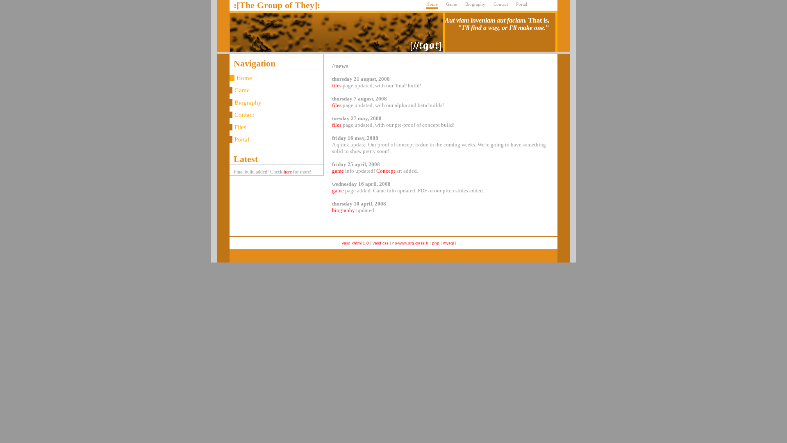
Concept (385, 171)
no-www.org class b (411, 243)
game (338, 171)
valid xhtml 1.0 (355, 243)
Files (240, 127)
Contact (501, 4)
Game (451, 4)
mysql (448, 243)
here (288, 172)
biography (343, 210)
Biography (475, 4)
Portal (521, 4)
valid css (381, 243)
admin (393, 256)
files (336, 85)
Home (432, 4)
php (435, 243)
